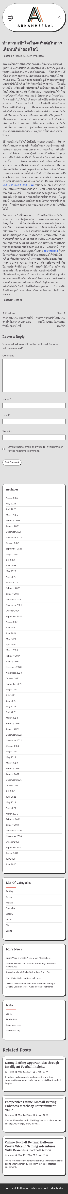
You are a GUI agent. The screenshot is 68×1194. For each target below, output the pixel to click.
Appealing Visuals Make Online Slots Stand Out (28, 972)
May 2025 (11, 571)
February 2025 (13, 588)
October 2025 (12, 543)
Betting (18, 299)
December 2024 (14, 599)
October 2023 (12, 678)
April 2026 (11, 509)
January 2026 (12, 526)
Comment (8, 355)
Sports (9, 930)
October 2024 (12, 610)
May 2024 (11, 639)
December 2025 (14, 531)
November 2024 (14, 605)
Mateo (40, 55)
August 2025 (12, 554)
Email (6, 414)
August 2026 (12, 498)
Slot (8, 925)
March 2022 (12, 763)
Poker (9, 919)
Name (6, 399)
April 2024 (11, 644)
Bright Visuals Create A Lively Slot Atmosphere (28, 958)
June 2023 (11, 701)
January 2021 (12, 825)
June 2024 (11, 633)
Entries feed (11, 1019)
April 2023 (11, 712)
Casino (9, 897)
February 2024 (13, 656)
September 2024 (14, 616)
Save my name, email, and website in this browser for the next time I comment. (35, 448)
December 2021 (14, 780)
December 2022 (14, 734)
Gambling (10, 908)
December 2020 (14, 830)
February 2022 (13, 768)
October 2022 (12, 746)
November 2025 (14, 537)
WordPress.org (13, 1030)
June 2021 (11, 796)
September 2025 (14, 548)
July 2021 (11, 791)
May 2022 (11, 757)
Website (7, 430)
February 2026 (13, 520)
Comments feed (13, 1025)
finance (9, 902)
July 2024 (11, 627)
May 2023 (11, 706)
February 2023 (13, 723)
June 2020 (11, 864)
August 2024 (12, 622)
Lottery (9, 914)
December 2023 (14, 667)
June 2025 (11, 565)
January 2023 (12, 729)
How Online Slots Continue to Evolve (23, 978)
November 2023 (14, 672)
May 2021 (11, 802)
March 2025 (12, 582)
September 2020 (14, 847)
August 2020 (12, 853)
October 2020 (12, 842)
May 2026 (11, 503)
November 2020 (14, 836)
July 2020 (11, 858)
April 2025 (11, 577)
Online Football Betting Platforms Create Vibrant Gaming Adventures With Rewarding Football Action (30, 1146)
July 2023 (11, 695)
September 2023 (14, 684)
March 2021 (12, 813)
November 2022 (14, 740)
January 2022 (12, 774)
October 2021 (12, 785)
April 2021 (11, 808)
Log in (9, 1013)
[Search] (59, 17)
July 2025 (11, 560)
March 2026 (12, 515)
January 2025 (12, 594)
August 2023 (12, 689)
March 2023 (12, 718)
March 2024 (12, 650)
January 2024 (12, 661)
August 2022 (12, 751)
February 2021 (13, 819)
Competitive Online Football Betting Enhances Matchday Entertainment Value (30, 1106)
